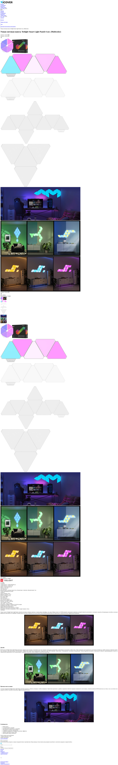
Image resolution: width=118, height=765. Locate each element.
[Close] (0, 746)
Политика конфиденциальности (5, 763)
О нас (1, 750)
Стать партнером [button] (4, 738)
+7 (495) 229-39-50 (4, 752)
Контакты (2, 6)
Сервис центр (3, 7)
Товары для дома (4, 22)
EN (1, 8)
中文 (4, 8)
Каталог (2, 4)
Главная (2, 10)
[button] (6, 744)
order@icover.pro (3, 753)
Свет (1, 24)
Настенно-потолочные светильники (8, 26)
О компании (3, 5)
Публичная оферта (4, 761)
